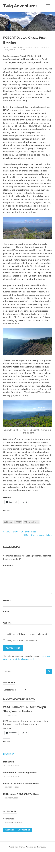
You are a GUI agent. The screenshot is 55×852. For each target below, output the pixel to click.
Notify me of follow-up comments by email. (27, 634)
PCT (25, 522)
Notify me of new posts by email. (22, 640)
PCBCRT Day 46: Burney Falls (36, 534)
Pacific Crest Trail (17, 49)
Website (7, 622)
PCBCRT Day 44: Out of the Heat (20, 531)
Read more (8, 754)
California (8, 522)
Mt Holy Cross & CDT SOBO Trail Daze (21, 794)
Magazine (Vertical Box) (19, 699)
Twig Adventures (20, 5)
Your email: (8, 818)
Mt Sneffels (8, 762)
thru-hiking (34, 522)
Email (7, 611)
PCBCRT (17, 522)
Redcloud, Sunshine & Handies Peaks (21, 783)
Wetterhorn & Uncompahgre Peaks (20, 772)
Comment (9, 565)
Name (7, 600)
